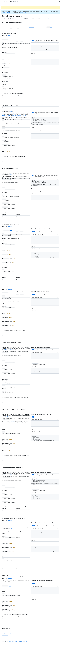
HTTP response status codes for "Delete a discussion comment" (13, 330)
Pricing (18, 641)
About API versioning (23, 12)
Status (16, 641)
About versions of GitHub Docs (6, 12)
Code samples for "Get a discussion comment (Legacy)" (41, 472)
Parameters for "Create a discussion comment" (10, 123)
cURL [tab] (33, 43)
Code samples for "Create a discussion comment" (40, 110)
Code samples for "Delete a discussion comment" (40, 291)
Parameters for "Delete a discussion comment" (10, 301)
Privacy (13, 641)
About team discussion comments (11, 22)
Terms (10, 641)
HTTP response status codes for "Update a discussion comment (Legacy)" (15, 563)
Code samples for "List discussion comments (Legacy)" (41, 347)
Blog (26, 641)
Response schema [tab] (42, 191)
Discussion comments (12, 3)
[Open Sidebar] (1, 4)
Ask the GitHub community (7, 633)
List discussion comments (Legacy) (12, 342)
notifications (12, 113)
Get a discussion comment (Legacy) (12, 467)
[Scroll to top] (59, 643)
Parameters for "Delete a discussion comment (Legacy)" (12, 588)
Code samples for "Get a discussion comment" (39, 173)
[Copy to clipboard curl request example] (57, 43)
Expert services (22, 641)
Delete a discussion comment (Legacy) (12, 576)
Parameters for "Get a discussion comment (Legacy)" (11, 480)
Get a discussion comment (9, 168)
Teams (7, 3)
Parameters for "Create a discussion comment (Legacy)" (12, 426)
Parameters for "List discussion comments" (10, 47)
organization (14, 25)
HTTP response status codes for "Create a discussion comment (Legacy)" (15, 455)
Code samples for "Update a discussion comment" (40, 228)
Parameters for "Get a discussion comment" (10, 182)
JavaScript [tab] (37, 43)
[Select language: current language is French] (59, 1)
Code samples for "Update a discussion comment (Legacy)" (42, 522)
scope (51, 26)
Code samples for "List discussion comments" (39, 37)
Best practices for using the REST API (19, 115)
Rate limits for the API (6, 115)
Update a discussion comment (10, 224)
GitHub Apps (9, 35)
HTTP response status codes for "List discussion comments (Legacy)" (15, 397)
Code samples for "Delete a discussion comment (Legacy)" (42, 580)
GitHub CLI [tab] (41, 43)
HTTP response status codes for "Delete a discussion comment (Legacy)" (15, 614)
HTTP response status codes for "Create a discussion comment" (13, 156)
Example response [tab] (35, 191)
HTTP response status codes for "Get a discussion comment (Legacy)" (15, 506)
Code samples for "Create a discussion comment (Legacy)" (42, 414)
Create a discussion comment (10, 105)
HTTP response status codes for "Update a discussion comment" (14, 274)
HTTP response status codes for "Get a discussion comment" (13, 212)
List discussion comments (9, 33)
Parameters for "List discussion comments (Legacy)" (11, 355)
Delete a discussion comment (10, 287)
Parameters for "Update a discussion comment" (10, 238)
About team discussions (48, 25)
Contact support (5, 635)
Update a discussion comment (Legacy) (13, 518)
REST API (3, 3)
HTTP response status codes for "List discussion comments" (13, 93)
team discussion (47, 18)
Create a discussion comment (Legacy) (13, 409)
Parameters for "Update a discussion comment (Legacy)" (12, 531)
